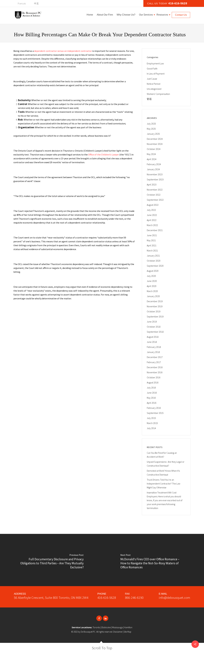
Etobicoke (106, 627)
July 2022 (151, 209)
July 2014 (151, 428)
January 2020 (153, 296)
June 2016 (152, 392)
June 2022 (152, 214)
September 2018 (155, 331)
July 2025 (151, 123)
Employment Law (155, 63)
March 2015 (152, 423)
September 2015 (155, 412)
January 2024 (153, 169)
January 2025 (153, 133)
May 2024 (151, 154)
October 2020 (153, 260)
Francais (22, 3)
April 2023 (151, 184)
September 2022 (155, 199)
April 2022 (151, 220)
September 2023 (155, 179)
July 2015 (151, 418)
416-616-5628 (106, 597)
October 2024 (153, 148)
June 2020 (152, 280)
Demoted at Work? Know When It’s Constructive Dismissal (163, 472)
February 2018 (154, 346)
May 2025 (151, 128)
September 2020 (155, 265)
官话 (149, 98)
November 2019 (154, 306)
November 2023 (154, 174)
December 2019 (155, 301)
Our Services (146, 14)
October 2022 (153, 194)
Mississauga (117, 627)
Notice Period (153, 83)
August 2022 (152, 204)
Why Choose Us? (126, 14)
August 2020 (152, 270)
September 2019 (155, 316)
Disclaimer (117, 631)
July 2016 (151, 387)
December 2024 (155, 138)
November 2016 (154, 372)
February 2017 (154, 362)
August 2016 (152, 382)
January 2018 (153, 352)
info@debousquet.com (174, 597)
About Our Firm (105, 14)
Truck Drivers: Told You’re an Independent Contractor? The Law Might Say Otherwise (163, 483)
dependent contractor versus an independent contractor (63, 50)
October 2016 (153, 377)
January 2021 (153, 255)
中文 (36, 3)
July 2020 (151, 275)
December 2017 (155, 357)
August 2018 (152, 336)
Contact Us (181, 15)
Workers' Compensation (158, 93)
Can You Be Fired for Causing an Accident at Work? (162, 454)
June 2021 (152, 235)
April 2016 (151, 402)
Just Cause (152, 78)
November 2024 (154, 143)
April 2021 (151, 245)
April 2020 (151, 286)
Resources (162, 14)
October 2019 (153, 311)
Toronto (96, 627)
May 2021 (151, 240)
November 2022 (154, 189)
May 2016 (151, 397)
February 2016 (154, 407)
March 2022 (152, 225)
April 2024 (151, 159)
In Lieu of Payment (155, 73)
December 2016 (155, 367)
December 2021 (155, 230)
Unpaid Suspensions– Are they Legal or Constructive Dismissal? (165, 463)
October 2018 (153, 326)
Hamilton (128, 627)
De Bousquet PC (88, 631)
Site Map (127, 631)
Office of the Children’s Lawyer (103, 154)
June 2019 (152, 321)
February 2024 (154, 164)
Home (90, 14)
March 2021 (152, 250)
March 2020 (152, 291)
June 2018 (152, 341)
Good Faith (152, 68)
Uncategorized (154, 88)
